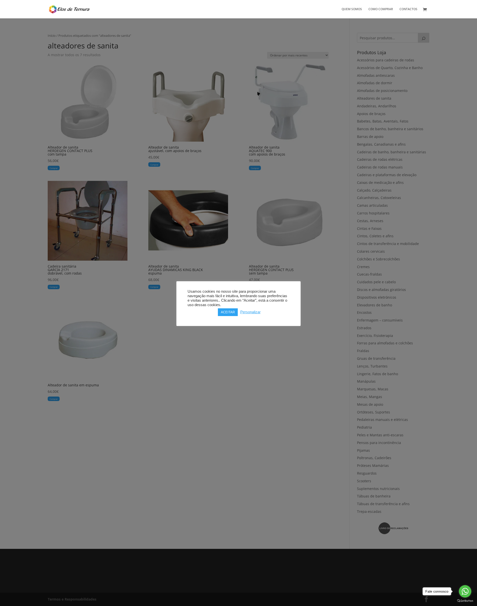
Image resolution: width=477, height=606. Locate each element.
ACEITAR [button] (228, 312)
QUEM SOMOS (352, 9)
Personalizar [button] (250, 312)
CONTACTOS (408, 9)
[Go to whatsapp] (465, 591)
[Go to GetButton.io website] (465, 601)
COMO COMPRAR (380, 9)
